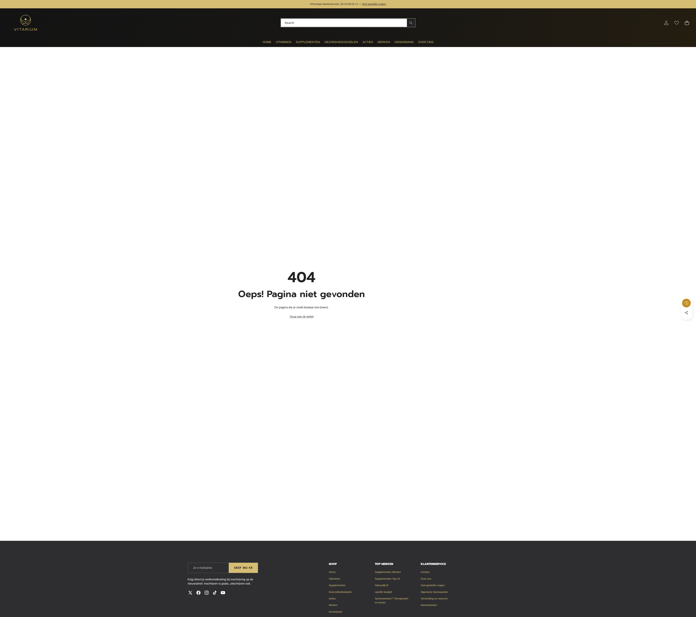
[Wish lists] (676, 23)
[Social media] (686, 312)
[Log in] (666, 23)
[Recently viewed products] (686, 303)
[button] (14, 4)
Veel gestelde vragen (374, 4)
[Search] (411, 23)
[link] (302, 316)
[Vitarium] (26, 23)
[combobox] (348, 23)
